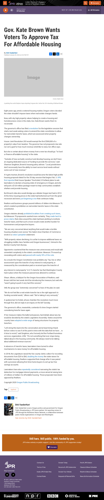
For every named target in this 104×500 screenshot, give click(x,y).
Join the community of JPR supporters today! (65, 442)
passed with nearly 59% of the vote (40, 255)
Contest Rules (41, 476)
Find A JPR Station (86, 463)
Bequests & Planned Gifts (66, 476)
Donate (96, 3)
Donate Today (62, 463)
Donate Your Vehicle (65, 472)
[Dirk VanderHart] (8, 409)
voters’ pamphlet (19, 235)
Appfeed (13, 389)
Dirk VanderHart (11, 53)
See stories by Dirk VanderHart (28, 418)
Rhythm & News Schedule (88, 472)
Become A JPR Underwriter (67, 467)
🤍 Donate (52, 447)
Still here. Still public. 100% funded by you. (52, 438)
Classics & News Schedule (88, 467)
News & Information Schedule (89, 476)
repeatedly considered (31, 369)
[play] (5, 10)
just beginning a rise (28, 199)
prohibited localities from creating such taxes (42, 213)
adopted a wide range (23, 320)
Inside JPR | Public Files (44, 472)
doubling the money (35, 356)
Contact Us (40, 463)
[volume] (11, 10)
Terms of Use (41, 467)
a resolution (33, 128)
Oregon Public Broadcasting (28, 382)
